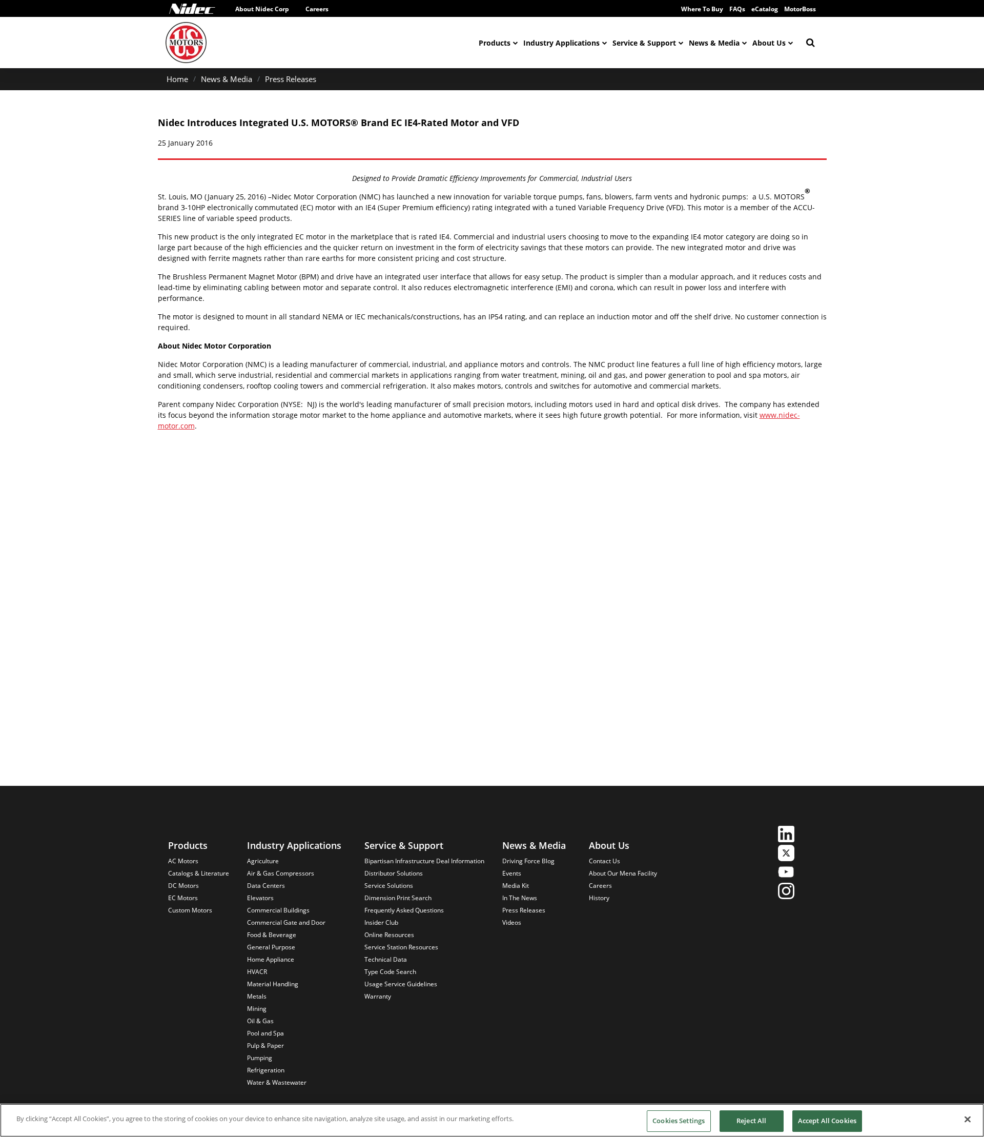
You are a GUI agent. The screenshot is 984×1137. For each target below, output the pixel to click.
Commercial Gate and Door (286, 922)
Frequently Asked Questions (404, 910)
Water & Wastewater (276, 1082)
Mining (256, 1008)
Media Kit (515, 885)
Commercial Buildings (278, 910)
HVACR (257, 971)
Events (511, 873)
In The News (519, 898)
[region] (492, 1120)
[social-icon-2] (786, 854)
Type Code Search (390, 971)
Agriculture (263, 861)
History (599, 898)
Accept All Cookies (827, 1120)
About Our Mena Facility (623, 873)
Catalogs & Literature (198, 873)
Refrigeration (265, 1070)
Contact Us (604, 861)
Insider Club (381, 922)
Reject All (751, 1120)
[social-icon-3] (786, 873)
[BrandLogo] (186, 42)
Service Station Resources (401, 947)
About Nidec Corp (262, 9)
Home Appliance (270, 959)
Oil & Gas (260, 1021)
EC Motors (183, 898)
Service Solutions (388, 885)
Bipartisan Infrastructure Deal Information (424, 861)
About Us (769, 43)
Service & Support (644, 43)
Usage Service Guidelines (400, 984)
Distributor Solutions (393, 873)
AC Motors (183, 861)
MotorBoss (800, 9)
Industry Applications (561, 43)
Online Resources (389, 934)
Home (177, 79)
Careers (317, 9)
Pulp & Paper (265, 1045)
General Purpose (271, 947)
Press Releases (290, 79)
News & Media (714, 43)
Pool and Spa (265, 1033)
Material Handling (272, 984)
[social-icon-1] (786, 835)
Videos (511, 922)
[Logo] (192, 9)
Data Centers (266, 885)
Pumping (259, 1057)
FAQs (737, 9)
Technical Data (385, 959)
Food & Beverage (271, 934)
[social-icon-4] (786, 892)
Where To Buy (702, 9)
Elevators (260, 898)
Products (494, 43)
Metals (256, 996)
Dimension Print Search (398, 898)
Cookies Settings (678, 1120)
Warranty (377, 996)
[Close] (967, 1119)
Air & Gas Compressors (280, 873)
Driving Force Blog (528, 861)
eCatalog (764, 9)
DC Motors (183, 885)
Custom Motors (190, 910)
